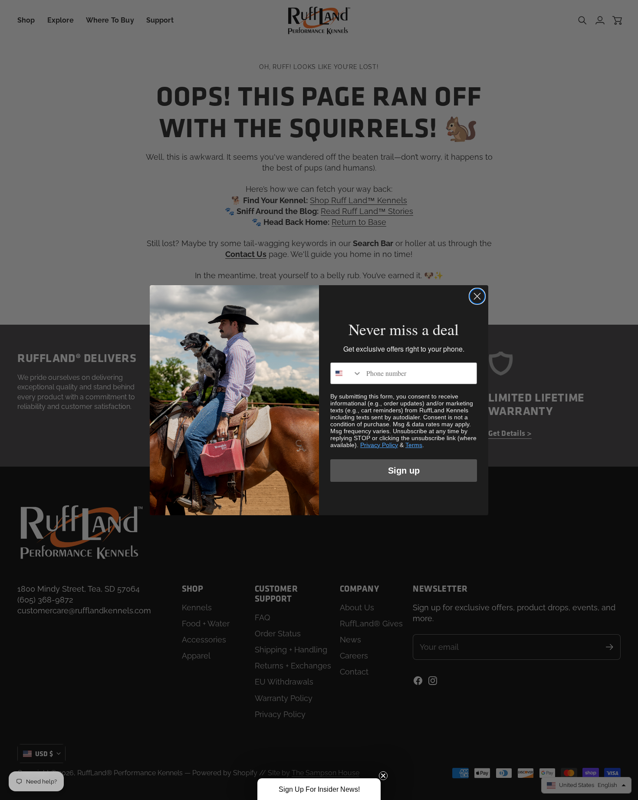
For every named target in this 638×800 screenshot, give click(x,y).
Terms (413, 444)
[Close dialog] (477, 296)
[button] (319, 789)
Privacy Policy (379, 444)
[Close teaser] (383, 775)
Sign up (404, 470)
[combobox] (346, 373)
